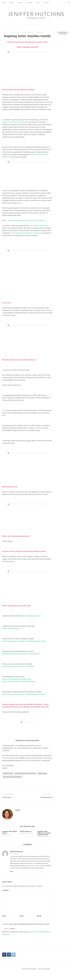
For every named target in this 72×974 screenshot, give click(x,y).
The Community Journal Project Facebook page (27, 233)
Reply (11, 871)
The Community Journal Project (12, 777)
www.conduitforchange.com (11, 628)
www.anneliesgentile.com (32, 616)
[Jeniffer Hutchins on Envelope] (13, 954)
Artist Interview (27, 32)
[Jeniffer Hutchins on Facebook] (4, 954)
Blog (38, 2)
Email (22, 916)
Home (4, 2)
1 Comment (40, 32)
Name (4, 916)
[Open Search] (69, 2)
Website (39, 916)
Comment (5, 890)
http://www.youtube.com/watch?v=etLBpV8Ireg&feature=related (23, 694)
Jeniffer (17, 810)
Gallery (20, 2)
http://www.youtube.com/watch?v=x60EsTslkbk (18, 666)
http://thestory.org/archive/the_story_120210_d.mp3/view (26, 220)
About (12, 2)
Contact (46, 2)
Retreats (29, 2)
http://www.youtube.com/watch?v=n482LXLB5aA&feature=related (24, 641)
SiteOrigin (47, 969)
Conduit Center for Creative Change (14, 122)
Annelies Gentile (8, 773)
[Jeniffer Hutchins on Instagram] (9, 954)
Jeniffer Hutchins (36, 14)
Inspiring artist (42, 773)
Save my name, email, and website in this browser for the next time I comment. (27, 924)
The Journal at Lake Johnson (38, 225)
